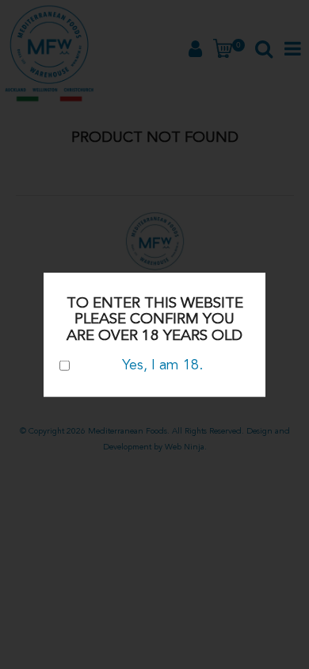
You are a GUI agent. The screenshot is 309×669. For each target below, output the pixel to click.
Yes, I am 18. (162, 364)
